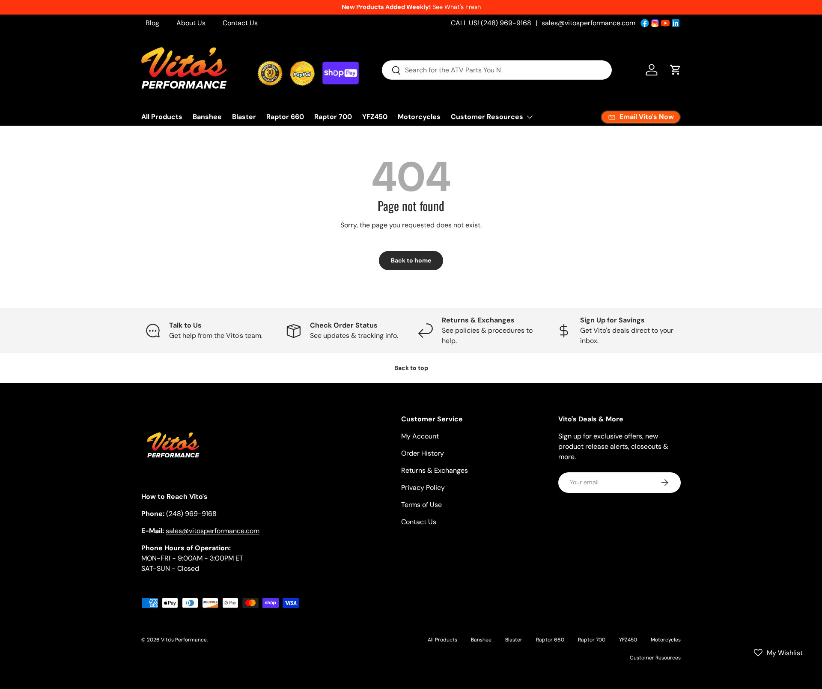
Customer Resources (487, 116)
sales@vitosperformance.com (588, 22)
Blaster (244, 116)
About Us (191, 22)
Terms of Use (421, 504)
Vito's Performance (184, 639)
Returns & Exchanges (434, 470)
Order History (422, 453)
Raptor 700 (333, 116)
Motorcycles (419, 116)
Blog (152, 22)
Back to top (411, 368)
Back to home (411, 260)
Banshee (207, 116)
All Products (161, 116)
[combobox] (497, 70)
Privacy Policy (423, 487)
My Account (420, 436)
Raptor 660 (285, 116)
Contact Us (240, 22)
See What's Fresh (456, 7)
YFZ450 (374, 116)
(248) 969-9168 (191, 513)
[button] (675, 69)
